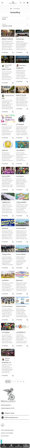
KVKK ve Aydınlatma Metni (7, 427)
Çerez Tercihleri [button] (5, 432)
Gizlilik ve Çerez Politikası (7, 430)
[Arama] (20, 2)
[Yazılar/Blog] (2, 422)
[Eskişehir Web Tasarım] (1, 442)
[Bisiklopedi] (12, 2)
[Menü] (2, 2)
